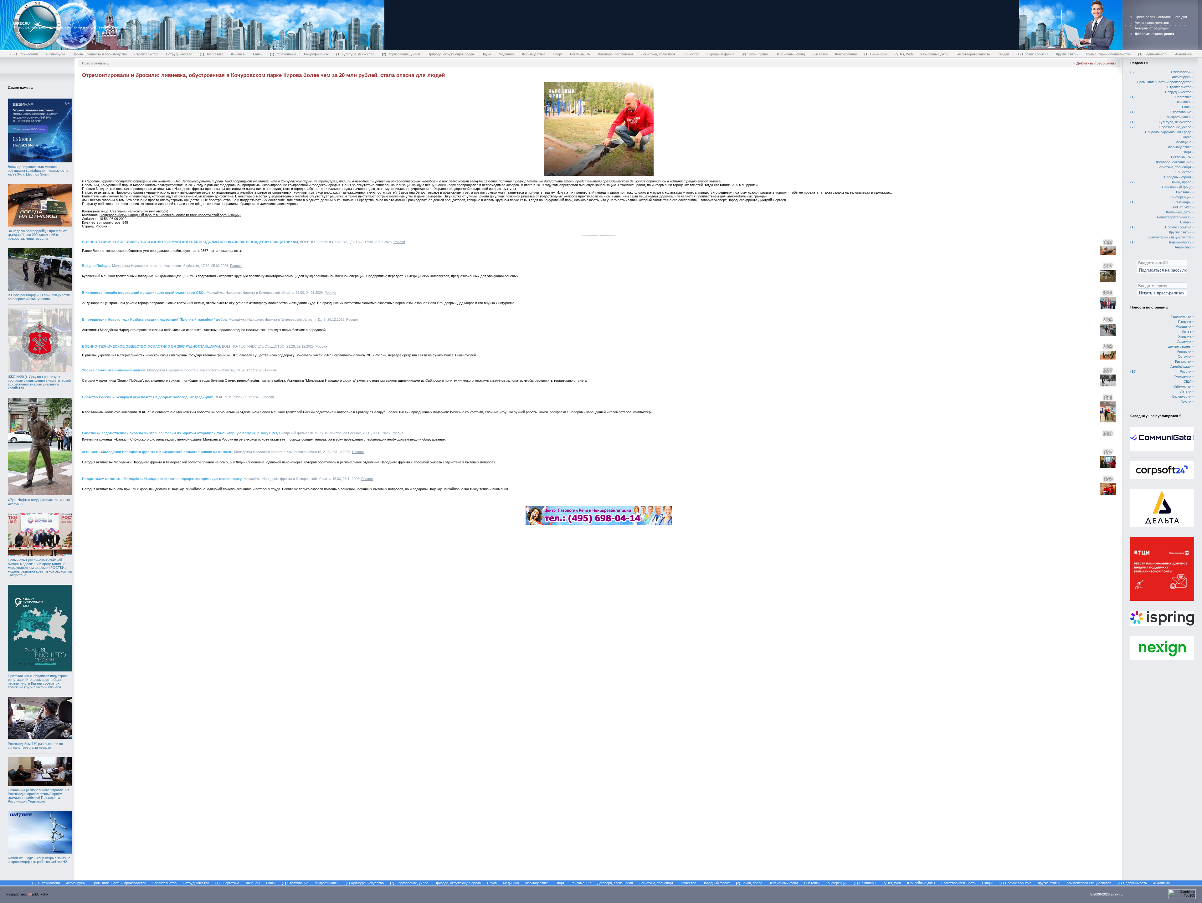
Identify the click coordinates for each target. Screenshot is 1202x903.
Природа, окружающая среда (451, 54)
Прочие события (1033, 54)
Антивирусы (55, 54)
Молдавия (1183, 326)
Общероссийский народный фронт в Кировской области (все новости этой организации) (170, 215)
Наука (486, 54)
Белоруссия (1181, 396)
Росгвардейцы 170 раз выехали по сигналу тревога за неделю (35, 745)
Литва (1186, 331)
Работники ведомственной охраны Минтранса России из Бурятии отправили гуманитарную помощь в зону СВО (179, 433)
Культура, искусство (355, 54)
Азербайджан (1180, 366)
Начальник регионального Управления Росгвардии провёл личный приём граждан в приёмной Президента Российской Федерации (38, 795)
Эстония (1184, 356)
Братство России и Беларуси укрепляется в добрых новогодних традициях (147, 397)
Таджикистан (1181, 316)
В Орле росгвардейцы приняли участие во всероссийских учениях (39, 297)
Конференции (846, 54)
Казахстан (1183, 361)
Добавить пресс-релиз (1096, 63)
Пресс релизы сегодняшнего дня (1161, 17)
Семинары (876, 54)
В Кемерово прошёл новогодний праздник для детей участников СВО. (143, 292)
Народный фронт (720, 54)
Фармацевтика (533, 54)
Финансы (238, 54)
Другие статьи (1067, 54)
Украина (1184, 336)
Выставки (820, 54)
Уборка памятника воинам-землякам (113, 370)
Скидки (1003, 54)
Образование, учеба (401, 54)
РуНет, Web (903, 54)
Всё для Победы (96, 266)
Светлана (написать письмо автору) (139, 211)
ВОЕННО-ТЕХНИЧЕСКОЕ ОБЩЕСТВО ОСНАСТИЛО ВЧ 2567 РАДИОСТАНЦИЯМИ (151, 346)
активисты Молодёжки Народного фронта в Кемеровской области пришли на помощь (157, 452)
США (1187, 381)
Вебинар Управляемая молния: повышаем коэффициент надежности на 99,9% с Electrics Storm (38, 170)
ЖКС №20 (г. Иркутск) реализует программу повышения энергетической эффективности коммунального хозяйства (39, 382)
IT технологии (25, 54)
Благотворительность (973, 54)
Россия (101, 226)
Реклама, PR (580, 54)
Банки (257, 54)
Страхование (283, 54)
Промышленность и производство (99, 54)
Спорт (557, 54)
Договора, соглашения (616, 54)
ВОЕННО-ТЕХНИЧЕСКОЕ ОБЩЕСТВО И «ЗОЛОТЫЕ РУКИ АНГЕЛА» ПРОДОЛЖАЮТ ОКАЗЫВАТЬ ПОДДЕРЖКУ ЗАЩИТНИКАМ (190, 242)
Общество (691, 54)
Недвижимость (1153, 54)
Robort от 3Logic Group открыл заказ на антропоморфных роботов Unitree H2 (39, 860)
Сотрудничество (179, 54)
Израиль (1184, 321)
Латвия (1185, 391)
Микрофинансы (316, 54)
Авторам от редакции (1152, 28)
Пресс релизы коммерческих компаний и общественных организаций (74, 27)
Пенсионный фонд (790, 54)
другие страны (1179, 346)
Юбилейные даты (934, 54)
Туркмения (1182, 376)
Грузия (1186, 401)
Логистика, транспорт (658, 54)
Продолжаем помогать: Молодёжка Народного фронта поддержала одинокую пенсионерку (162, 479)
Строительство (146, 54)
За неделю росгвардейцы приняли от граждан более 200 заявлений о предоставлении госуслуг (37, 234)
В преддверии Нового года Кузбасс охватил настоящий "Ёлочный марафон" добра (154, 319)
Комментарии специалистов (1108, 54)
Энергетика (212, 54)
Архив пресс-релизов (1152, 22)
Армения (1184, 341)
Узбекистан (1182, 386)
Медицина (507, 54)
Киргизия (1184, 351)
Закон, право (755, 54)
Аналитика (1183, 54)
